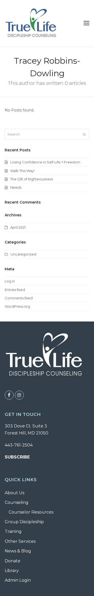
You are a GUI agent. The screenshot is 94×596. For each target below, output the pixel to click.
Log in (10, 281)
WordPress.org (17, 306)
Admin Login (18, 580)
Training (13, 531)
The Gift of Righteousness (31, 179)
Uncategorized (23, 254)
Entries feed (15, 290)
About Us (14, 492)
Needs (15, 187)
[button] (86, 23)
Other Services (20, 541)
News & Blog (18, 551)
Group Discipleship (24, 521)
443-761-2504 (19, 445)
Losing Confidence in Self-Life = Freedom (45, 162)
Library (12, 570)
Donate (12, 560)
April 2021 (18, 227)
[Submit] (84, 134)
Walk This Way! (22, 171)
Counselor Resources (31, 512)
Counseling (16, 502)
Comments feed (19, 298)
